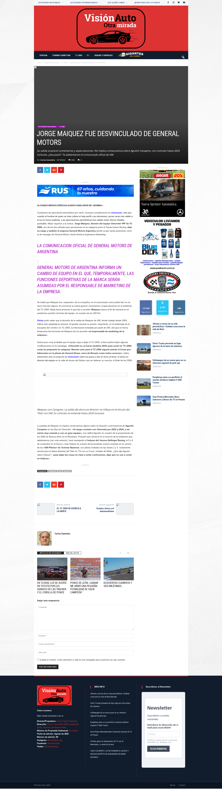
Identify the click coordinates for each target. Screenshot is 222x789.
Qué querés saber (116, 2)
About (172, 785)
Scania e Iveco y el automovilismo (105, 510)
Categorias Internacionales (84, 2)
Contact (182, 785)
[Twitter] (178, 2)
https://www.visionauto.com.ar (50, 716)
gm (60, 471)
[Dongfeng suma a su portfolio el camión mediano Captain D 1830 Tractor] (144, 383)
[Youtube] (184, 2)
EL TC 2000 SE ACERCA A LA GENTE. (69, 510)
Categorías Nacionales (51, 62)
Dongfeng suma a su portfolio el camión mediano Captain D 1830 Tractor (167, 380)
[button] (183, 56)
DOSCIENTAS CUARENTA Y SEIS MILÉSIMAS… (118, 584)
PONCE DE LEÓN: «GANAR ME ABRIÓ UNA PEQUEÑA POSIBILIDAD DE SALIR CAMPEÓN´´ (84, 587)
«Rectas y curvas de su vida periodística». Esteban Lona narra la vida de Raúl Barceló (110, 695)
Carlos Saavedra (47, 160)
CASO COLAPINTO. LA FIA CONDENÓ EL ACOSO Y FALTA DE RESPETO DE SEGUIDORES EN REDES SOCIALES (109, 754)
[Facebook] (168, 2)
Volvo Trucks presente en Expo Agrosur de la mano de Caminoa (167, 344)
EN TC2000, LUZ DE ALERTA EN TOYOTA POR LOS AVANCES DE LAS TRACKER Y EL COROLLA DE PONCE (51, 587)
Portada (43, 55)
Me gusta (146, 301)
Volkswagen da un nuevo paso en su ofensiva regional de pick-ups (169, 361)
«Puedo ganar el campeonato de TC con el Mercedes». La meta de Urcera (106, 743)
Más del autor (72, 553)
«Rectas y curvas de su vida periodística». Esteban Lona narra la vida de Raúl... (169, 326)
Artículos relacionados (50, 553)
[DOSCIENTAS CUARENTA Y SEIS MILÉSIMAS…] (119, 569)
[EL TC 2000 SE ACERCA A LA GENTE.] (46, 509)
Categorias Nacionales (49, 2)
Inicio (39, 62)
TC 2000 (78, 55)
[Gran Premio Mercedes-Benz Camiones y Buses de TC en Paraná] (144, 401)
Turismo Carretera (61, 55)
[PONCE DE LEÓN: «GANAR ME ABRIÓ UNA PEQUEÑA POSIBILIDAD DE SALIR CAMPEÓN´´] (85, 569)
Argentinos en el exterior (147, 2)
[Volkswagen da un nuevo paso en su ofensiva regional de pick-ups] (144, 365)
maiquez (67, 471)
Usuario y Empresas (103, 55)
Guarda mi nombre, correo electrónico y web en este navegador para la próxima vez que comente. (82, 660)
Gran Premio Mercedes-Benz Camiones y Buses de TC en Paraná (169, 398)
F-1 (88, 55)
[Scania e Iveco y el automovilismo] (125, 509)
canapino (52, 471)
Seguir (179, 301)
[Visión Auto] (111, 28)
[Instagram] (173, 2)
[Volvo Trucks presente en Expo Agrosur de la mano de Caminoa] (144, 348)
